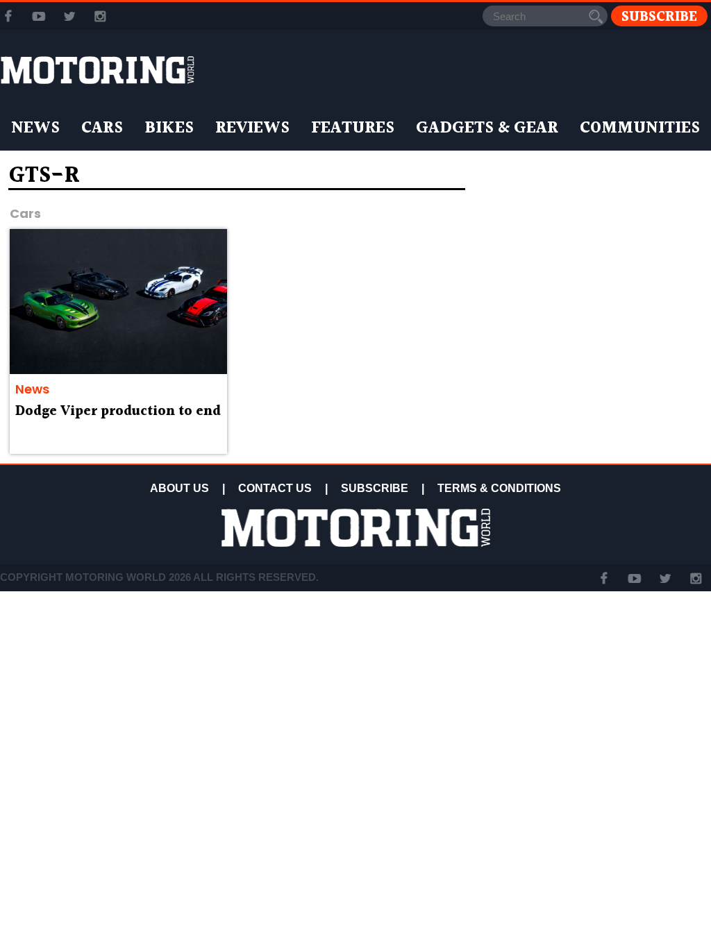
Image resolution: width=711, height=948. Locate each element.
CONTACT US (275, 488)
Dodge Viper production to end (118, 411)
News (35, 128)
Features (352, 128)
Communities (640, 128)
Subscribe (659, 16)
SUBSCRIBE (374, 488)
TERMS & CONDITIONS (499, 488)
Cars (102, 128)
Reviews (252, 128)
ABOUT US (179, 488)
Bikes (169, 128)
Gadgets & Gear (487, 128)
